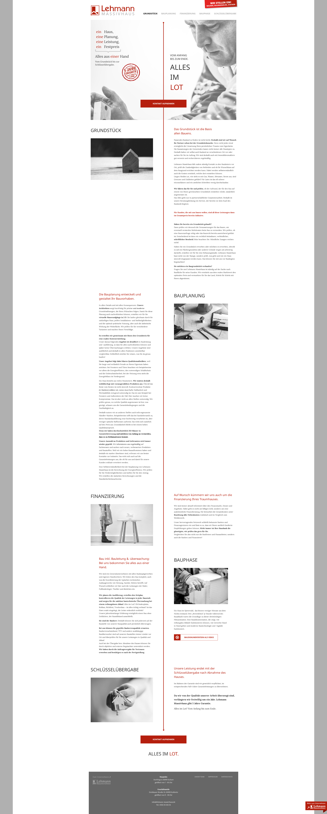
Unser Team (199, 777)
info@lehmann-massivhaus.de (163, 802)
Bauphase (204, 13)
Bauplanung (168, 13)
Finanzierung (188, 13)
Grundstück (150, 13)
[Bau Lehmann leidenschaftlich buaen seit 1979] (316, 807)
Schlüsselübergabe (225, 13)
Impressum (213, 777)
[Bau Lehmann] (101, 782)
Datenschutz (226, 777)
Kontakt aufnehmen (163, 103)
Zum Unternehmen (101, 777)
